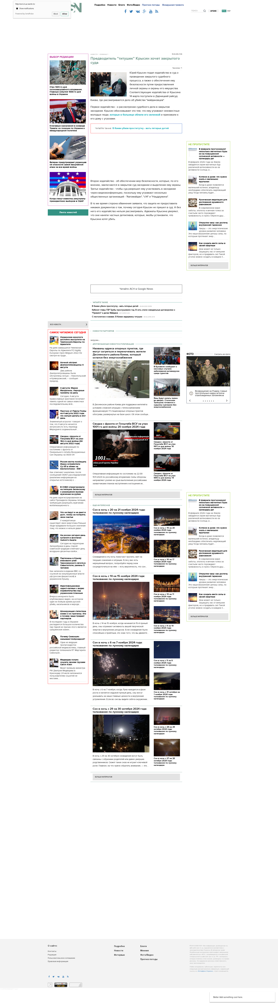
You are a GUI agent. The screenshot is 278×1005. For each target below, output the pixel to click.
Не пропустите (199, 144)
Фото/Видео (133, 5)
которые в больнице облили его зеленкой (135, 114)
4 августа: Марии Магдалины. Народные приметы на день (72, 390)
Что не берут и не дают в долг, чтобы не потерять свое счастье (73, 514)
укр (229, 11)
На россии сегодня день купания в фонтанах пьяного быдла (72, 537)
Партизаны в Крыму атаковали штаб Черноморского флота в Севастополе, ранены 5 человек (73, 563)
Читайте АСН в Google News (136, 288)
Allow (64, 14)
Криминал (104, 54)
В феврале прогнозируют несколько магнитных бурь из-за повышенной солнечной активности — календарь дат (213, 154)
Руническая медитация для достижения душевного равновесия (213, 202)
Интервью (119, 955)
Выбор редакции (62, 56)
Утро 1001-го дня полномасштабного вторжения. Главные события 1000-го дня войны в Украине (66, 90)
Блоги (121, 5)
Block (56, 14)
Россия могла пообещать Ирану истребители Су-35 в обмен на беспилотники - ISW (73, 465)
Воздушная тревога (173, 5)
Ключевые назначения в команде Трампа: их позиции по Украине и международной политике (67, 128)
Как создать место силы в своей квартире (212, 244)
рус (224, 11)
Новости (111, 5)
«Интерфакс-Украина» (205, 971)
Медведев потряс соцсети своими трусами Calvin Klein (72, 662)
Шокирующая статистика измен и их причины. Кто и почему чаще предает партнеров (73, 615)
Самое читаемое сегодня (68, 332)
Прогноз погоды (151, 5)
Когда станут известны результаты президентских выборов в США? (67, 199)
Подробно (99, 5)
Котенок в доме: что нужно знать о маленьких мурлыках (213, 179)
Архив (213, 11)
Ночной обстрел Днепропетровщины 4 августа (72, 364)
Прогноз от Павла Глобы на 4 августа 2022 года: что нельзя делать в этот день (73, 414)
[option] (208, 379)
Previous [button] (189, 401)
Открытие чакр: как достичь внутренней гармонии (213, 223)
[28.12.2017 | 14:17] (208, 371)
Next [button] (226, 401)
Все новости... (56, 324)
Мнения (144, 951)
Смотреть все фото (222, 354)
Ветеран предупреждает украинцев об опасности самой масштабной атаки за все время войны (68, 164)
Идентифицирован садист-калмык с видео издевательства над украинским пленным (72, 589)
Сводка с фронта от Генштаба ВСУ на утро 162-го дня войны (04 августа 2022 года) (71, 440)
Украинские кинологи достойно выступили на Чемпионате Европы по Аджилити (72, 341)
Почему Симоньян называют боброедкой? (72, 637)
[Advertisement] (139, 32)
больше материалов (103, 495)
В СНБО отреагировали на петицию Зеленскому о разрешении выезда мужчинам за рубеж (72, 490)
